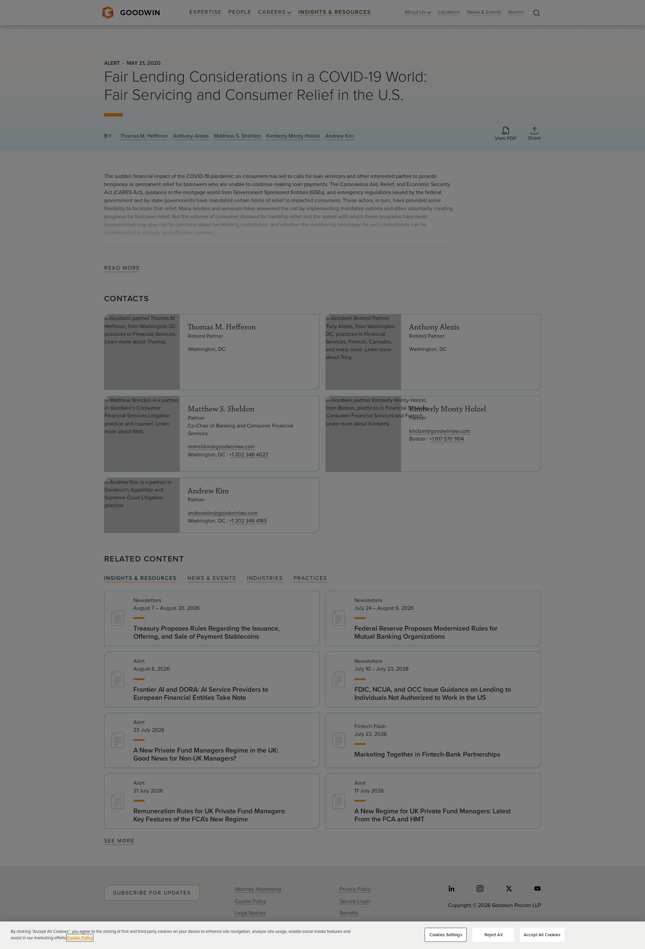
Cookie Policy (80, 938)
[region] (322, 935)
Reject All (493, 935)
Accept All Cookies (542, 935)
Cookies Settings (445, 935)
